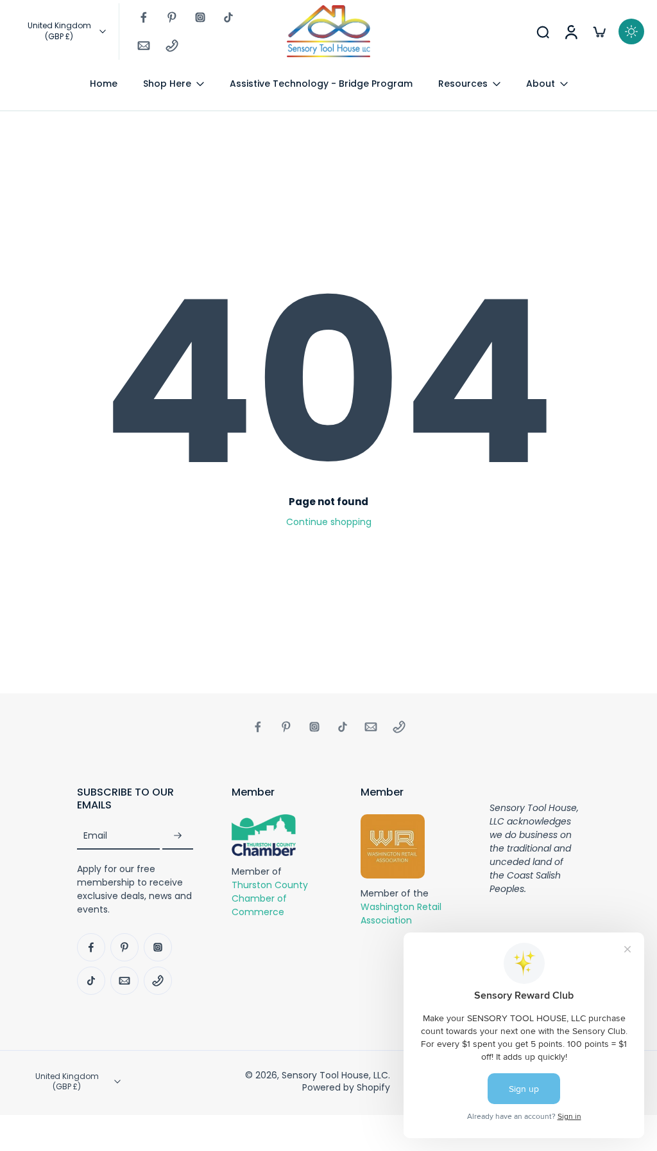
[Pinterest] (172, 17)
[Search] (543, 31)
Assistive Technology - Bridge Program (321, 83)
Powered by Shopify (346, 1087)
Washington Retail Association (401, 913)
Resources (463, 83)
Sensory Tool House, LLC (335, 1075)
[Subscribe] (177, 836)
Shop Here (167, 83)
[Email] (144, 45)
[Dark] (631, 31)
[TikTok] (228, 17)
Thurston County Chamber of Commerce (270, 898)
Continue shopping (328, 521)
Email (95, 836)
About (540, 83)
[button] (135, 799)
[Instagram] (200, 17)
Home (103, 83)
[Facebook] (144, 17)
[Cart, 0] (599, 31)
